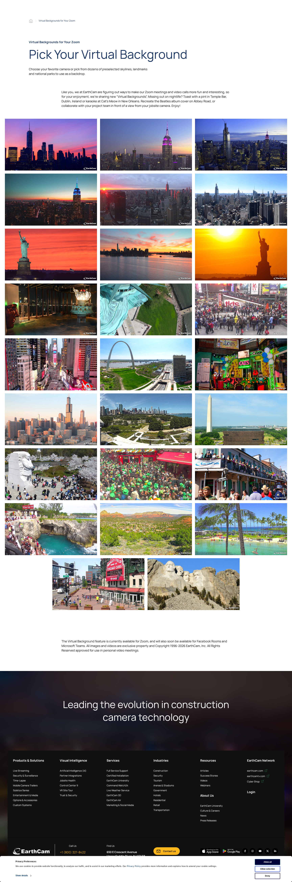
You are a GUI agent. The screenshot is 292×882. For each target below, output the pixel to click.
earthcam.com (255, 770)
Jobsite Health (67, 780)
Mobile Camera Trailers (25, 785)
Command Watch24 (117, 785)
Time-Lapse (19, 780)
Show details (22, 875)
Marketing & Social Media (120, 805)
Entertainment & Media (25, 795)
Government (160, 790)
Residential (159, 800)
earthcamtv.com (256, 776)
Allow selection (267, 869)
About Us (207, 795)
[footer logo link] (31, 851)
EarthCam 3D (114, 795)
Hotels (157, 795)
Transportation (161, 810)
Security (158, 775)
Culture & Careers (210, 810)
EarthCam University (118, 780)
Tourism (157, 780)
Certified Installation (118, 775)
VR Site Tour (66, 790)
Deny (267, 876)
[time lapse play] (51, 145)
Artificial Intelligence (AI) (73, 770)
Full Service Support (117, 770)
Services (113, 760)
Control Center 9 (69, 785)
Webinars (205, 785)
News (203, 815)
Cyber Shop (253, 781)
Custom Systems (22, 805)
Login (251, 792)
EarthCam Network (261, 760)
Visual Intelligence (73, 760)
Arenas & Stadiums (163, 785)
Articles (204, 770)
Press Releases (208, 820)
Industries (160, 760)
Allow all (268, 862)
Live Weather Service (118, 790)
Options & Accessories (25, 800)
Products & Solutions (28, 760)
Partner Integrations (71, 775)
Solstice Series (21, 790)
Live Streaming (21, 770)
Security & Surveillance (25, 775)
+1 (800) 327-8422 (73, 852)
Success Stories (209, 775)
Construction (160, 770)
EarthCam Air (114, 800)
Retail (156, 805)
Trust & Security (68, 795)
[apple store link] (210, 851)
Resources (208, 760)
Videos (203, 780)
